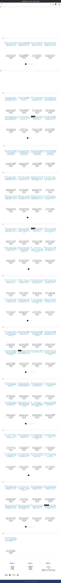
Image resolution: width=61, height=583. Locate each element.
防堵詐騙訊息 (30, 566)
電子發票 (30, 568)
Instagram (48, 567)
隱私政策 (30, 567)
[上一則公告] (1, 1)
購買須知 (12, 567)
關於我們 (12, 566)
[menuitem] (26, 64)
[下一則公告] (59, 1)
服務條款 (30, 569)
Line (48, 568)
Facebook (49, 566)
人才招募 (12, 569)
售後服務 (12, 568)
